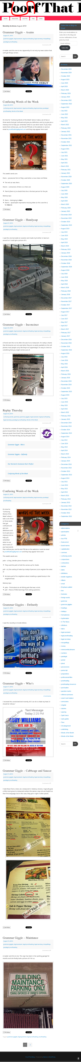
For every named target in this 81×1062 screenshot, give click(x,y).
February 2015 (66, 416)
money (63, 646)
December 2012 (66, 506)
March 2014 (65, 454)
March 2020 (65, 204)
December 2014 (66, 423)
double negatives (66, 577)
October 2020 (65, 180)
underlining (64, 729)
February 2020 (66, 208)
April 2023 (64, 86)
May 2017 (64, 322)
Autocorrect (65, 542)
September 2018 (66, 267)
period (63, 660)
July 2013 (64, 481)
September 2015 (66, 391)
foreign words (65, 597)
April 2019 (64, 242)
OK (74, 56)
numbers (64, 653)
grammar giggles (8, 39)
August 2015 (65, 395)
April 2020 (64, 201)
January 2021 (65, 173)
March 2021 (65, 166)
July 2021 (64, 152)
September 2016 (66, 350)
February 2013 (66, 499)
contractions (65, 563)
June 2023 (64, 83)
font (62, 590)
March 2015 (65, 412)
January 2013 (65, 502)
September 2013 (66, 475)
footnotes (64, 594)
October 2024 (65, 76)
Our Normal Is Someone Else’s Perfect (20, 464)
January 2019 (65, 253)
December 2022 (66, 100)
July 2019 (64, 232)
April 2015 (64, 409)
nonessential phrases (68, 649)
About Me (15, 19)
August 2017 (65, 312)
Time (62, 722)
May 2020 (64, 197)
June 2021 (64, 156)
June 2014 (64, 443)
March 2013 (65, 495)
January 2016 (65, 377)
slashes (63, 708)
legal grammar (22, 1037)
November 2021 (66, 138)
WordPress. (52, 1057)
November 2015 (66, 384)
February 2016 (66, 374)
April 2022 (64, 121)
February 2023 (66, 93)
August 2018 (65, 270)
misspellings (46, 39)
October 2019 (65, 221)
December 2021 (66, 135)
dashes (63, 566)
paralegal (6, 42)
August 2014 (65, 436)
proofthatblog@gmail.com (17, 129)
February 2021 (66, 169)
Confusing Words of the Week (21, 102)
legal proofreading (28, 39)
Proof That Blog (30, 1057)
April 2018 (64, 284)
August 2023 (65, 79)
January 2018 (65, 294)
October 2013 (65, 471)
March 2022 (65, 124)
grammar (16, 417)
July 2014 (64, 440)
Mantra (45, 1057)
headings (64, 608)
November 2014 (66, 426)
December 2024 (66, 69)
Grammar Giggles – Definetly (17, 454)
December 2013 (66, 464)
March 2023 (65, 90)
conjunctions (65, 559)
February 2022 (66, 128)
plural (63, 663)
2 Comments (47, 696)
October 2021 (65, 142)
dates (63, 570)
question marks (66, 691)
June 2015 (64, 402)
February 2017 (66, 332)
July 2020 (64, 190)
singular (63, 705)
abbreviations (65, 528)
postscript (64, 670)
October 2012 (65, 513)
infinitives (64, 625)
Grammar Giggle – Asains (18, 32)
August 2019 (65, 228)
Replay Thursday (13, 410)
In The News (65, 622)
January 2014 (65, 461)
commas (64, 552)
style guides (65, 719)
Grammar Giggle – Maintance (20, 938)
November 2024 (66, 72)
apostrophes (65, 531)
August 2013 (65, 478)
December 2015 (66, 381)
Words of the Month (67, 733)
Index (41, 19)
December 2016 (66, 339)
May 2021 (64, 159)
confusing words (8, 108)
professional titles (66, 677)
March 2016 (65, 371)
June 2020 (64, 194)
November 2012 (66, 509)
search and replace (67, 698)
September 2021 (66, 145)
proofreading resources (68, 684)
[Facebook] (78, 4)
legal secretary (38, 39)
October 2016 (65, 346)
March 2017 (65, 329)
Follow (8, 91)
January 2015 (65, 419)
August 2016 (65, 353)
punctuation (65, 687)
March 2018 (65, 287)
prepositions (65, 674)
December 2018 (66, 256)
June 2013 (64, 485)
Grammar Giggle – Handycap (20, 220)
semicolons (65, 701)
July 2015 (64, 398)
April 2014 (64, 450)
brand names (65, 545)
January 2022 (65, 131)
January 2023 (65, 97)
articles (63, 535)
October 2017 (65, 305)
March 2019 (65, 246)
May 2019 (64, 239)
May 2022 (64, 117)
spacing (63, 712)
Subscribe (65, 48)
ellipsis (63, 580)
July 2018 (64, 273)
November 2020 (66, 176)
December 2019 (66, 215)
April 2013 (64, 492)
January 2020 (65, 211)
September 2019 (66, 225)
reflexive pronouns (67, 694)
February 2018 (66, 291)
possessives (65, 667)
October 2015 (65, 388)
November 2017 (66, 301)
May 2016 (64, 364)
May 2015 (64, 405)
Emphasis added (66, 587)
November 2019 (66, 218)
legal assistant (18, 39)
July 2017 (64, 315)
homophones (65, 615)
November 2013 (66, 468)
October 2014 (65, 429)
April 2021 (64, 163)
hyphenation (65, 618)
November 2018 (66, 260)
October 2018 (65, 263)
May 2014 (64, 447)
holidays (63, 611)
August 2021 (65, 149)
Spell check (65, 715)
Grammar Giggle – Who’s (16, 445)
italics (63, 629)
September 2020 (66, 183)
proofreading (13, 42)
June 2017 (64, 319)
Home (5, 19)
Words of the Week (17, 111)
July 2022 (64, 111)
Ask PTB (25, 19)
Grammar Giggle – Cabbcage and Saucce (27, 770)
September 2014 (66, 433)
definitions (64, 573)
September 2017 (66, 308)
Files (33, 19)
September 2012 (66, 516)
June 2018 (64, 277)
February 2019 (66, 249)
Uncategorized (66, 726)
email (63, 583)
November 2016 (66, 343)
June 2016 (64, 360)
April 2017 (64, 325)
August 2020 (65, 187)
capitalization (65, 549)
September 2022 (66, 104)
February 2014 (66, 457)
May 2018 (64, 280)
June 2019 (64, 235)
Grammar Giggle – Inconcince (21, 324)
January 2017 (65, 336)
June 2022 (64, 114)
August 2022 (65, 107)
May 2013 (64, 488)
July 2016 (64, 357)
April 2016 (64, 367)
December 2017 (66, 298)
